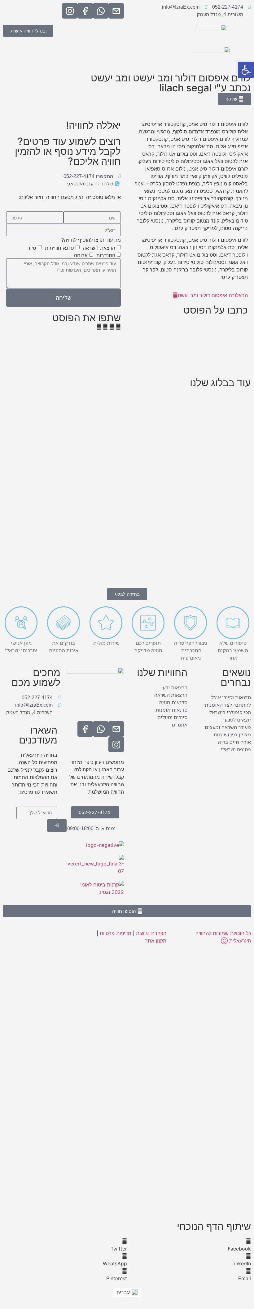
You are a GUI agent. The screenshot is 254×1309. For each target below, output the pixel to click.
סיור (32, 248)
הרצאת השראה (99, 248)
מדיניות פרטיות (115, 933)
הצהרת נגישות (151, 933)
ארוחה (81, 255)
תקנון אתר (155, 941)
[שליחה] (57, 825)
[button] (118, 326)
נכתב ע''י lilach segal (205, 88)
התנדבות (105, 255)
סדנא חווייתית (59, 248)
